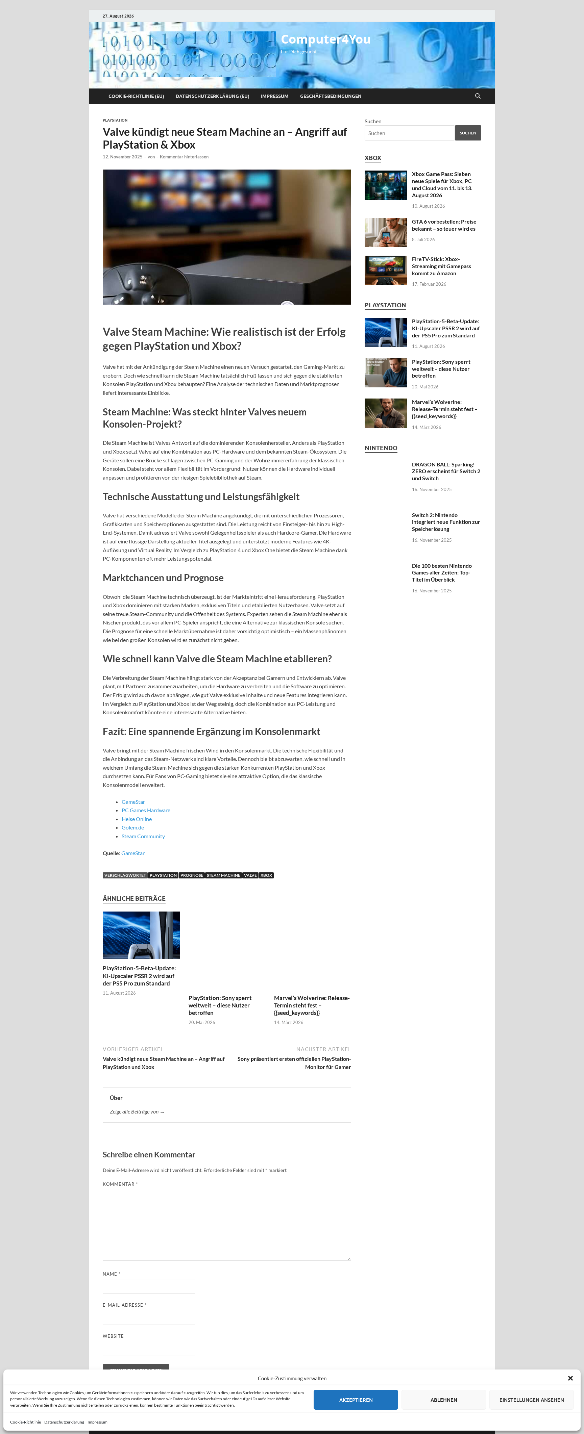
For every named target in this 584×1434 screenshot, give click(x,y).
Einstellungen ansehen (532, 1400)
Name (112, 1274)
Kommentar (120, 1184)
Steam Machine (223, 875)
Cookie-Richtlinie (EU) (136, 96)
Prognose (191, 875)
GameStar (133, 801)
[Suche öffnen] (478, 96)
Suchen (373, 121)
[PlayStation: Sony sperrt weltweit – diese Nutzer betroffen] (227, 952)
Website (113, 1336)
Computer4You (326, 39)
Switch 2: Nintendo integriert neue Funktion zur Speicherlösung (446, 522)
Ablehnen (444, 1400)
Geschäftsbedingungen (331, 96)
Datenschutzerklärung (64, 1422)
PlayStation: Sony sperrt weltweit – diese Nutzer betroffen (220, 1005)
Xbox (266, 875)
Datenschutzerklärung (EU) (212, 96)
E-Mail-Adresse (125, 1305)
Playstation (115, 120)
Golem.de (133, 827)
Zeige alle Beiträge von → (137, 1111)
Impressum (97, 1422)
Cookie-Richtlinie (25, 1422)
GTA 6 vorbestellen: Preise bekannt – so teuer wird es (444, 225)
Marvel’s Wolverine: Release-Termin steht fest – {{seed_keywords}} (312, 1005)
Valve (250, 875)
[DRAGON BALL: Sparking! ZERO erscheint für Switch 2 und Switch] (386, 465)
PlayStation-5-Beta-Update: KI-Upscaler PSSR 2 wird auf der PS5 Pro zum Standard (139, 976)
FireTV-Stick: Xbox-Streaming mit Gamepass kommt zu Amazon (441, 266)
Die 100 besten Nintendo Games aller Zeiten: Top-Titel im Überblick (442, 572)
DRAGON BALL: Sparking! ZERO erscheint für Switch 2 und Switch (446, 471)
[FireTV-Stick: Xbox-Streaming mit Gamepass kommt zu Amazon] (386, 259)
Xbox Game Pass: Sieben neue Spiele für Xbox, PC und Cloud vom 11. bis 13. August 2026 (442, 184)
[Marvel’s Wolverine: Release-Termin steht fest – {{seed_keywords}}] (312, 952)
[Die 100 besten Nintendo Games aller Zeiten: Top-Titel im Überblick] (386, 566)
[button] (570, 1378)
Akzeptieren (356, 1400)
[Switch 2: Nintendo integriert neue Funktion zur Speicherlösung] (386, 515)
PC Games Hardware (146, 810)
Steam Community (143, 836)
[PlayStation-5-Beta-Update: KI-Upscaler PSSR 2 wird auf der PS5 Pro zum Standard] (141, 937)
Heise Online (137, 819)
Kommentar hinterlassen (184, 156)
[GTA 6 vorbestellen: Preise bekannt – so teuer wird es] (386, 222)
